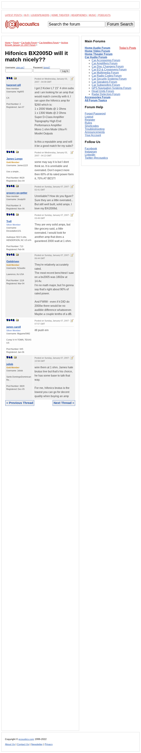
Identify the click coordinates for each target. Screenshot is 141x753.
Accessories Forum (97, 97)
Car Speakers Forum (104, 81)
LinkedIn (90, 154)
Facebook (91, 148)
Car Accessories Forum (106, 60)
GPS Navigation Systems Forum (111, 88)
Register (90, 119)
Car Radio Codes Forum (107, 75)
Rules (88, 122)
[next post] (9, 78)
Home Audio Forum (97, 47)
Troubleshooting (95, 129)
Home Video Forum (97, 51)
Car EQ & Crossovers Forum (109, 69)
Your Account (93, 135)
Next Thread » (64, 403)
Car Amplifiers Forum (104, 63)
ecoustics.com (26, 739)
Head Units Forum (103, 91)
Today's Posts (127, 47)
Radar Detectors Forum (106, 94)
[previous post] (9, 152)
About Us (10, 744)
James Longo (14, 158)
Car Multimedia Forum (105, 72)
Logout (89, 116)
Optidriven (12, 261)
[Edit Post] (72, 78)
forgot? (47, 67)
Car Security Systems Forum (109, 78)
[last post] (11, 78)
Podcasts (104, 15)
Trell (9, 221)
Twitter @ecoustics (96, 157)
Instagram (91, 151)
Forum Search (120, 24)
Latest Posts (13, 15)
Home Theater (60, 15)
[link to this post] (15, 78)
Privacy (49, 744)
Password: (41, 67)
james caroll (13, 326)
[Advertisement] (40, 571)
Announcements (95, 132)
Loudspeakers (40, 15)
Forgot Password (95, 113)
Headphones (79, 15)
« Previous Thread (19, 403)
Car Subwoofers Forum (106, 84)
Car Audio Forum (96, 57)
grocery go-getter (16, 192)
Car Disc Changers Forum (108, 66)
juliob (9, 364)
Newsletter (37, 744)
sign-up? (20, 67)
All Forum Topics (96, 100)
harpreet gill (13, 84)
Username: (14, 67)
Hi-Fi (26, 15)
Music (92, 15)
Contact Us (23, 744)
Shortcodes (92, 125)
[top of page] (7, 78)
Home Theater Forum (98, 54)
